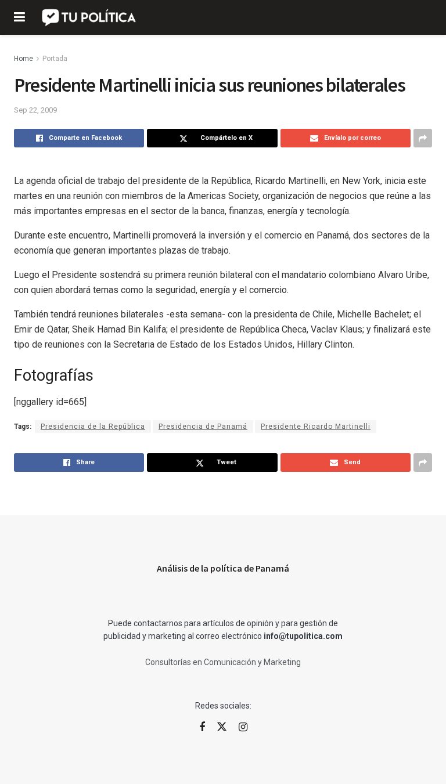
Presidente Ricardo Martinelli (316, 426)
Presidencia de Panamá (203, 426)
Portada (54, 59)
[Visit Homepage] (90, 17)
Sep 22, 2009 (35, 110)
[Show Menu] (19, 17)
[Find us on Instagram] (243, 727)
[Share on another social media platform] (422, 138)
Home (23, 59)
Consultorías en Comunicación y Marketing (223, 662)
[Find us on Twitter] (222, 727)
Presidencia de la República (93, 426)
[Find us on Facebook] (202, 727)
